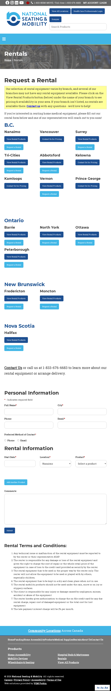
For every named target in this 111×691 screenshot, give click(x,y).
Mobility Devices (18, 658)
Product (80, 457)
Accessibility (38, 680)
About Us (86, 639)
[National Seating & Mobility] (26, 18)
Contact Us (13, 367)
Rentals (77, 639)
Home (7, 60)
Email (61, 418)
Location (45, 457)
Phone (7, 418)
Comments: (10, 491)
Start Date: (10, 457)
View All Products (68, 662)
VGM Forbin (40, 683)
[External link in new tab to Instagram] (12, 3)
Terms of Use (54, 680)
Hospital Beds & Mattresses (73, 654)
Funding (19, 639)
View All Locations (60, 11)
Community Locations (44, 631)
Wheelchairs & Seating (21, 662)
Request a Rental (14, 147)
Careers (8, 680)
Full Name (10, 405)
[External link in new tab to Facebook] (7, 3)
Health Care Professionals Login (88, 11)
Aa (98, 687)
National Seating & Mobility (27, 676)
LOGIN (103, 2)
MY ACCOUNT (90, 2)
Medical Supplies (63, 639)
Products (49, 639)
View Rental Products (16, 139)
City (60, 405)
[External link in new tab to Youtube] (21, 3)
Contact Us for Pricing (52, 139)
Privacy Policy (22, 680)
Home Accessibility (34, 639)
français (55, 19)
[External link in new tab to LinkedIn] (16, 3)
